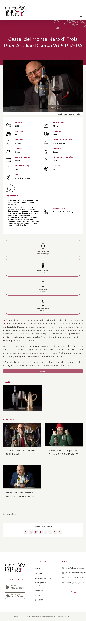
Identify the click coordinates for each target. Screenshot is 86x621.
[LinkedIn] (75, 592)
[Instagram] (71, 592)
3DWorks (70, 616)
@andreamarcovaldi (72, 114)
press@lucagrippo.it (73, 582)
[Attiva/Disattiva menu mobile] (81, 16)
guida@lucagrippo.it (73, 573)
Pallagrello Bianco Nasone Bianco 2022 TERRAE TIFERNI (22, 477)
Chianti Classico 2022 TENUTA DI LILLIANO (22, 435)
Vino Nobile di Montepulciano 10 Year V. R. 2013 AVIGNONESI (64, 435)
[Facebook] (67, 592)
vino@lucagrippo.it (73, 568)
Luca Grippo (11, 514)
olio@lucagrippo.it (73, 577)
